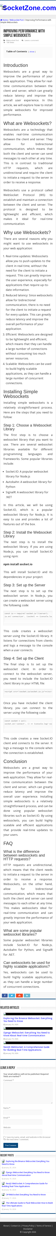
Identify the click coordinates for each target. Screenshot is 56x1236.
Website (7, 1127)
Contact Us (15, 1226)
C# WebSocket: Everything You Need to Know (26, 1194)
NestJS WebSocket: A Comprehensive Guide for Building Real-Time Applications (26, 1048)
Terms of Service (43, 1226)
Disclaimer (28, 1229)
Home (5, 20)
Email (6, 1118)
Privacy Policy (28, 1226)
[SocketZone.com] (28, 7)
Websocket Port (17, 20)
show (32, 51)
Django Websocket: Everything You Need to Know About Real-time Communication (26, 1034)
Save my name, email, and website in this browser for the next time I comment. (27, 1138)
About (6, 1226)
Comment (8, 1080)
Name (6, 1108)
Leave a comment (32, 40)
